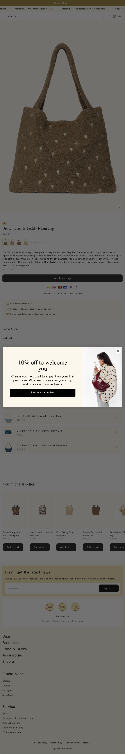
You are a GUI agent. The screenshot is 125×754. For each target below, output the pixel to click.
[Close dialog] (118, 351)
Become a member (42, 393)
